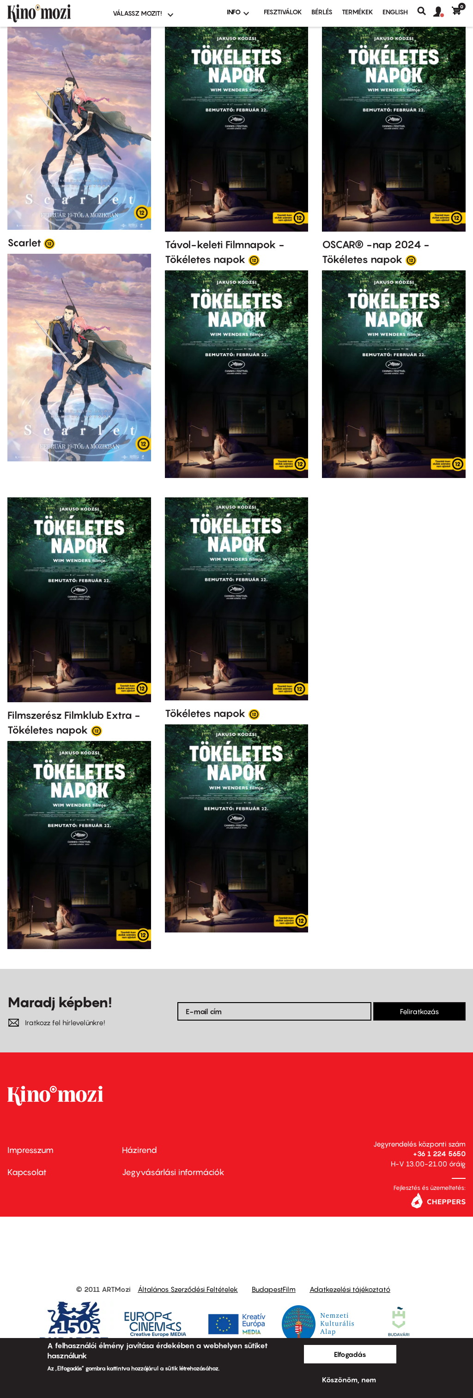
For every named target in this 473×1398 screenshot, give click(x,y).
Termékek (357, 12)
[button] (442, 12)
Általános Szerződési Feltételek (188, 1289)
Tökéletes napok (205, 713)
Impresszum (30, 1150)
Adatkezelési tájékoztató (349, 1289)
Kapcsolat (27, 1172)
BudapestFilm (274, 1289)
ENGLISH (395, 12)
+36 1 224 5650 (439, 1153)
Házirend (139, 1150)
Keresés (425, 11)
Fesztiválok (283, 12)
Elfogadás (350, 1354)
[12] (49, 243)
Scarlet (24, 243)
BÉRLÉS (322, 12)
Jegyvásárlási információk (173, 1172)
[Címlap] (54, 13)
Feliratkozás (419, 1011)
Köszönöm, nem (349, 1379)
